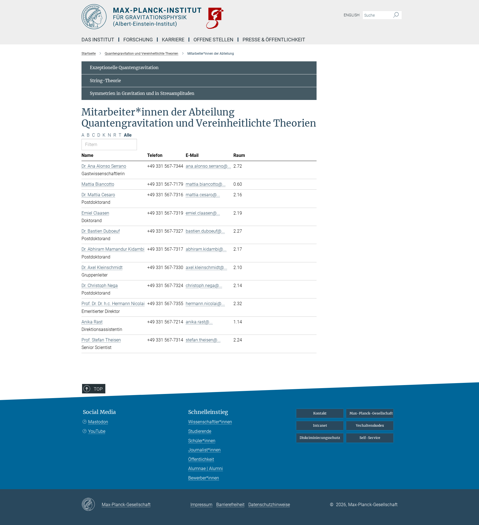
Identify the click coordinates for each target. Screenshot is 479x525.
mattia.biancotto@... (206, 184)
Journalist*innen (204, 450)
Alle (128, 135)
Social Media (99, 412)
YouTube (96, 431)
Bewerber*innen (203, 478)
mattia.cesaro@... (203, 194)
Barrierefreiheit (230, 504)
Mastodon (98, 421)
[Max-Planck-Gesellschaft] (91, 504)
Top (98, 389)
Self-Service (370, 438)
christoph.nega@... (204, 285)
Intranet (320, 425)
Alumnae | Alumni (205, 468)
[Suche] (396, 15)
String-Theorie (105, 80)
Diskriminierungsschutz (320, 438)
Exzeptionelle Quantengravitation (124, 67)
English (352, 15)
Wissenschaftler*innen (210, 421)
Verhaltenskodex (370, 425)
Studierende (199, 431)
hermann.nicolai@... (205, 303)
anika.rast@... (199, 322)
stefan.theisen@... (203, 340)
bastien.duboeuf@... (205, 231)
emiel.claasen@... (203, 213)
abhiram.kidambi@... (206, 249)
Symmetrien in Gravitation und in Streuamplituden (142, 93)
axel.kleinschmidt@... (206, 267)
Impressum (201, 504)
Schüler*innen (201, 440)
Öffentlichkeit (201, 459)
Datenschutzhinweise (269, 504)
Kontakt (320, 413)
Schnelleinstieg (208, 412)
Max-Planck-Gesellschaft (371, 413)
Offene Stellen (213, 39)
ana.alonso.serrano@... (208, 166)
